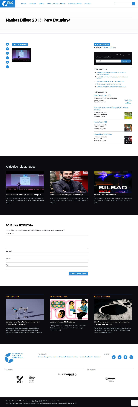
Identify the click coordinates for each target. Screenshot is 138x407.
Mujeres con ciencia (58, 297)
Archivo (40, 357)
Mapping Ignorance (102, 297)
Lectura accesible (20, 44)
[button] (7, 44)
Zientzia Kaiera (12, 297)
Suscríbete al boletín (86, 357)
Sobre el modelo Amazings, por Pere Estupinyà (23, 195)
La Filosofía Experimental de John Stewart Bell (110, 81)
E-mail (8, 258)
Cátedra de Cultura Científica (68, 357)
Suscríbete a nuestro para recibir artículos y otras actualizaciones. (113, 56)
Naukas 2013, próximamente (105, 195)
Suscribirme (126, 61)
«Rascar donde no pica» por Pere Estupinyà (66, 195)
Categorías (47, 357)
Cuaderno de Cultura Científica (20, 403)
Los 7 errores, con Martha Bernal (62, 322)
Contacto (97, 357)
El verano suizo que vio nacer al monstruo (109, 84)
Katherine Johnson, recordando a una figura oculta (111, 86)
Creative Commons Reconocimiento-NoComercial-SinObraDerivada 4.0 (58, 403)
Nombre (9, 251)
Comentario (10, 234)
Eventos (55, 357)
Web (7, 265)
